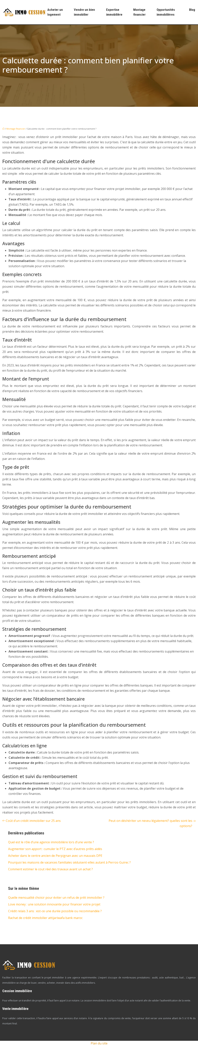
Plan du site (99, 1043)
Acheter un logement (55, 12)
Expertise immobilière (114, 12)
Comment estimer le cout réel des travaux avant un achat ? (50, 869)
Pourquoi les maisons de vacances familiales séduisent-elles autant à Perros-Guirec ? (69, 862)
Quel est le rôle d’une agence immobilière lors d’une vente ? (51, 842)
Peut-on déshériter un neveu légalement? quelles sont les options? (150, 823)
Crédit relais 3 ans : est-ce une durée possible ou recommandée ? (55, 911)
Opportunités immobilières (166, 12)
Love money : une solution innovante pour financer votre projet (54, 904)
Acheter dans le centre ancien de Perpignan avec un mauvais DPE (55, 856)
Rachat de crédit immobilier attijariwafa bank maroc (45, 918)
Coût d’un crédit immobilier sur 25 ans (33, 821)
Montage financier (139, 12)
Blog (192, 10)
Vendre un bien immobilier (84, 12)
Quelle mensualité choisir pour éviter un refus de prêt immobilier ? (56, 897)
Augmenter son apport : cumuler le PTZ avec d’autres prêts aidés (55, 849)
